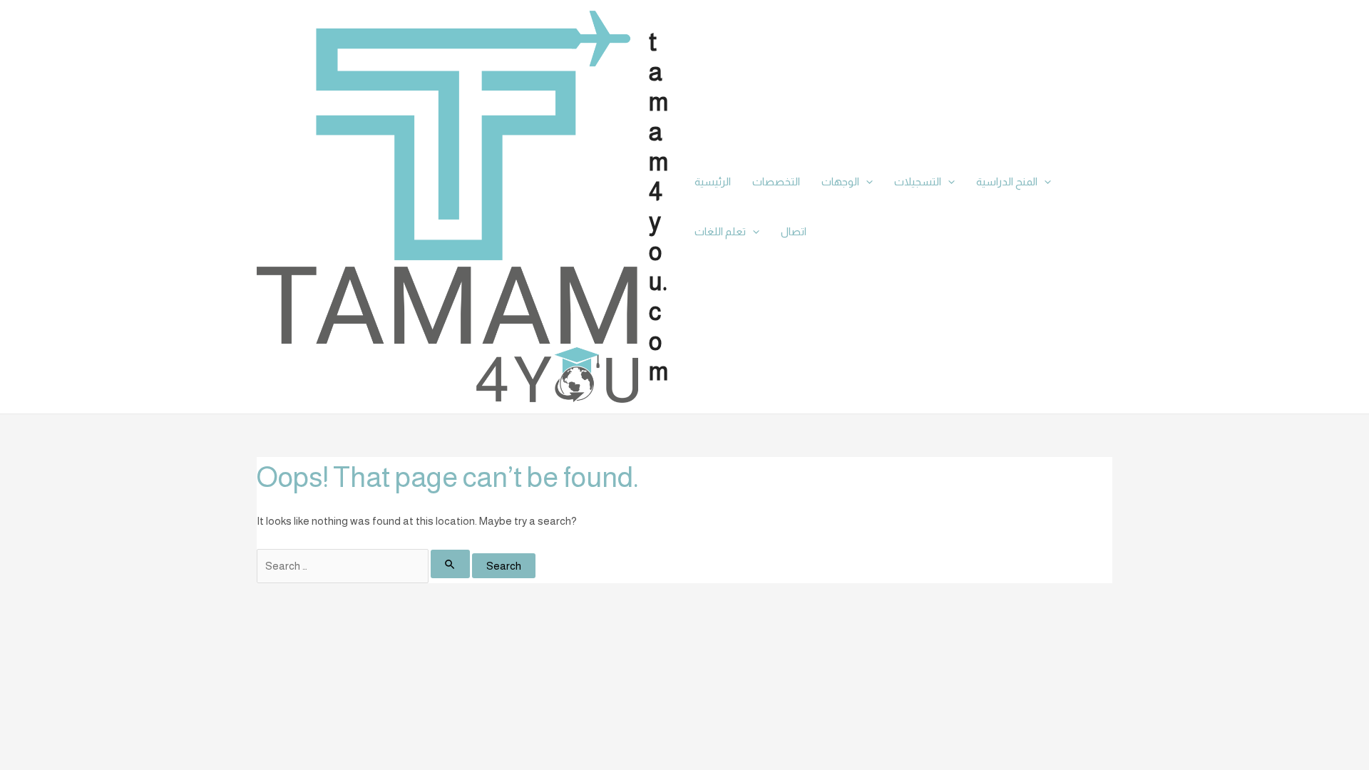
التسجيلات (917, 181)
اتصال (793, 231)
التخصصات (776, 181)
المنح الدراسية (1006, 181)
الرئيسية (712, 181)
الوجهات (840, 181)
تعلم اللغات (720, 231)
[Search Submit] (451, 564)
